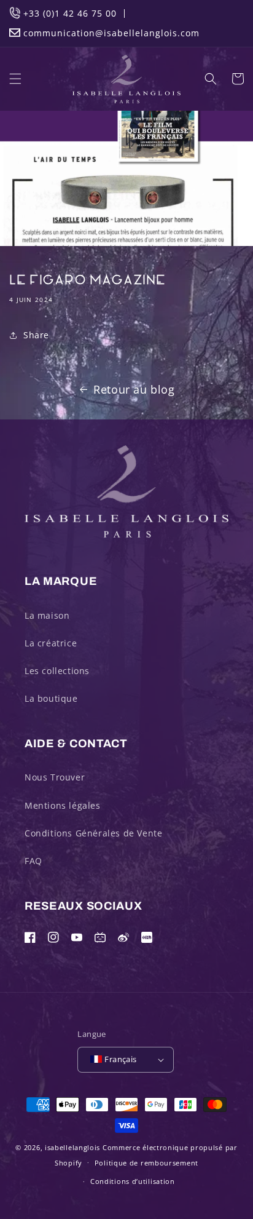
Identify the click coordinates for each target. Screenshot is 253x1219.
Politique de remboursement (146, 1162)
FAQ (33, 861)
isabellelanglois (72, 1147)
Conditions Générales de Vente (93, 833)
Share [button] (36, 335)
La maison (47, 615)
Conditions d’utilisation (132, 1181)
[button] (15, 78)
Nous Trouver (55, 777)
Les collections (57, 671)
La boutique (51, 698)
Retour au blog (133, 389)
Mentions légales (63, 805)
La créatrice (51, 643)
